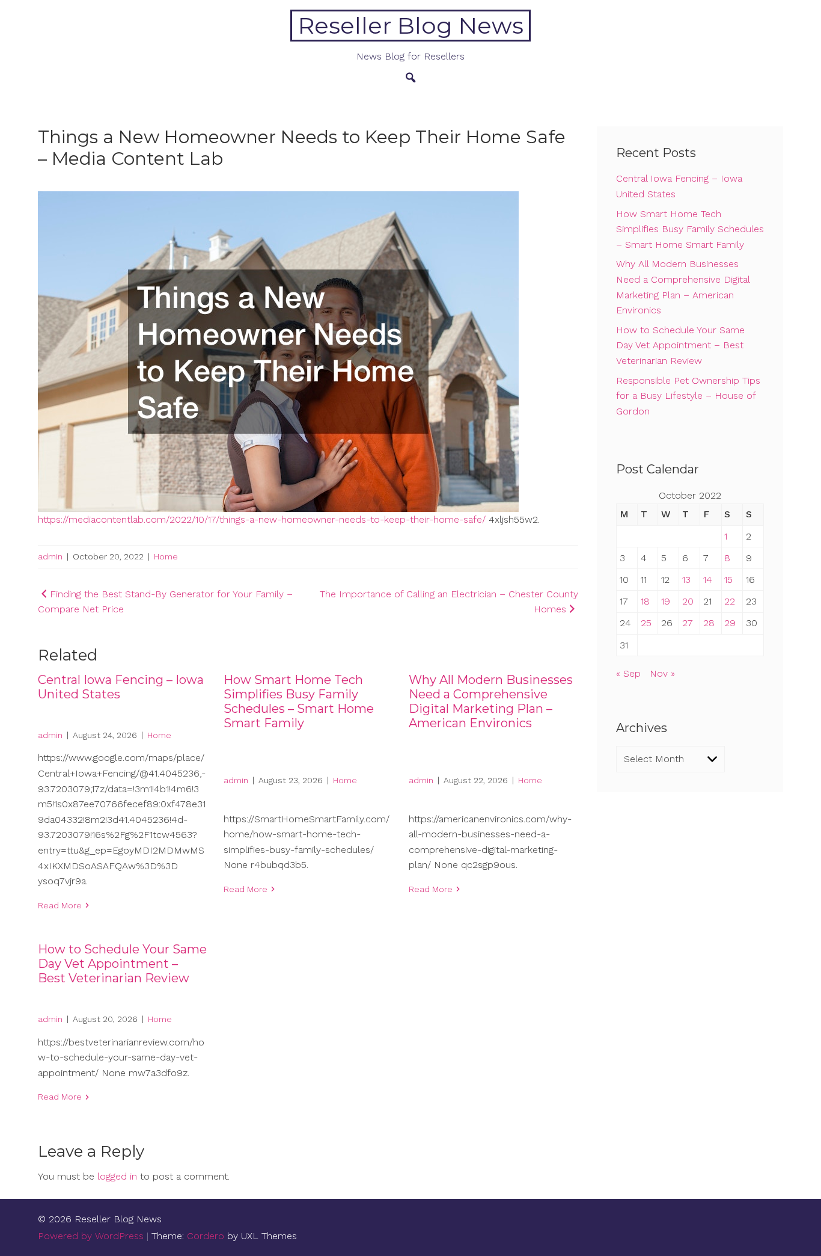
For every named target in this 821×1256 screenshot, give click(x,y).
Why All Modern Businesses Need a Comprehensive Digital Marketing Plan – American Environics (491, 701)
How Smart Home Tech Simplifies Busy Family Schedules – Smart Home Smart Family (299, 701)
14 (707, 579)
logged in (117, 1176)
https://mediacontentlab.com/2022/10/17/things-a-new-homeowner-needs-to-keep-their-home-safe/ (262, 519)
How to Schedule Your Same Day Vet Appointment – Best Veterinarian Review (122, 963)
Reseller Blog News (410, 25)
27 (687, 623)
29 (730, 623)
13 (686, 579)
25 (646, 623)
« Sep (628, 673)
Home (166, 556)
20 (688, 601)
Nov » (662, 673)
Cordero (205, 1236)
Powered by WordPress (91, 1236)
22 (729, 601)
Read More (60, 905)
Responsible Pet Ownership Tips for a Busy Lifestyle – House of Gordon (688, 396)
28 (709, 623)
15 (728, 579)
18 (645, 601)
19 (665, 601)
